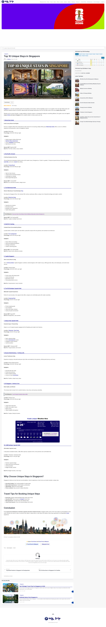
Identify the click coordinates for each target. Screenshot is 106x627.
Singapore (6, 53)
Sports (61, 1)
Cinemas (73, 1)
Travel (51, 1)
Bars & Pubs (83, 1)
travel (67, 513)
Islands (65, 1)
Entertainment (89, 1)
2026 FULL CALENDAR (85, 73)
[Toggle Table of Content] (11, 102)
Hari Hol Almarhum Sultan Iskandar (87, 102)
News (55, 1)
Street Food (41, 541)
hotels (8, 115)
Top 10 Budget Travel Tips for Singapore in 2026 (32, 586)
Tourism (77, 1)
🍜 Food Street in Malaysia (32, 544)
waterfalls (6, 161)
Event (48, 1)
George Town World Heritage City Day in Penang (90, 121)
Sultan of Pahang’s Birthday (85, 93)
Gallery (69, 1)
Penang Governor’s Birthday (86, 107)
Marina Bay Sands (50, 126)
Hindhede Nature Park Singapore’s (28, 597)
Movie (58, 1)
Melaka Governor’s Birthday (86, 88)
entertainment (11, 340)
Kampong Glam (11, 298)
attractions (15, 375)
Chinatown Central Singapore (86, 112)
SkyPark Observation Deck (12, 141)
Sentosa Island (10, 262)
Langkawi (102, 1)
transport (22, 499)
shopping (11, 142)
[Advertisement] (53, 38)
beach (15, 161)
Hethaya (9, 59)
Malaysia (47, 541)
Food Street (33, 541)
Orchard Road (11, 165)
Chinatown (10, 330)
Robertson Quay (12, 197)
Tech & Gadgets (96, 1)
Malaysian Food (43, 1)
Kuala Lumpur (32, 419)
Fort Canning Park (12, 233)
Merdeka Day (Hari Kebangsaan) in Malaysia (89, 79)
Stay (22, 190)
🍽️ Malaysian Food (45, 544)
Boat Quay (16, 330)
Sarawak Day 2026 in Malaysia (86, 97)
